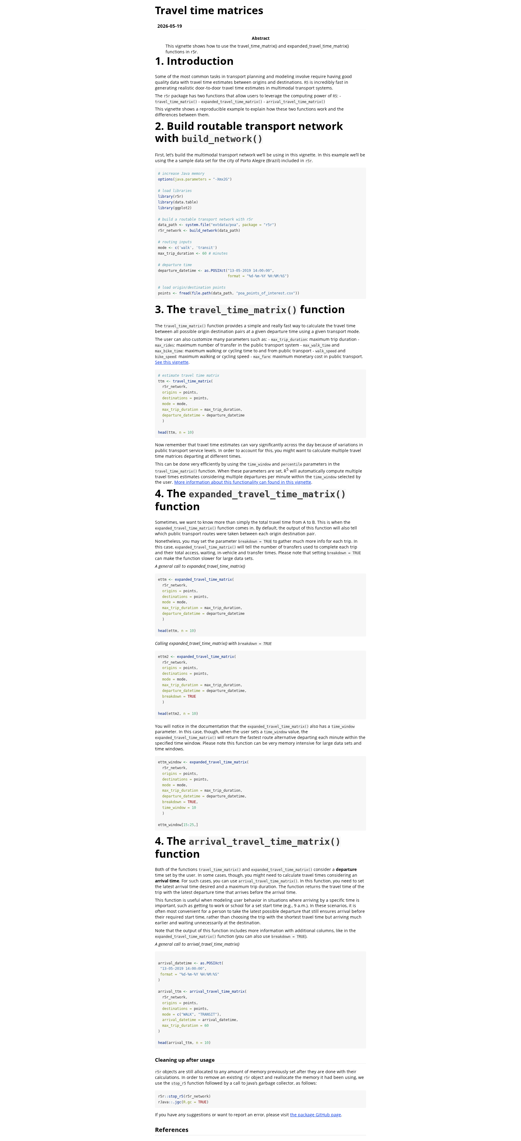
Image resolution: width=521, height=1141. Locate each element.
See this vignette (171, 362)
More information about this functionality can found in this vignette (242, 482)
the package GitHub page (315, 1114)
